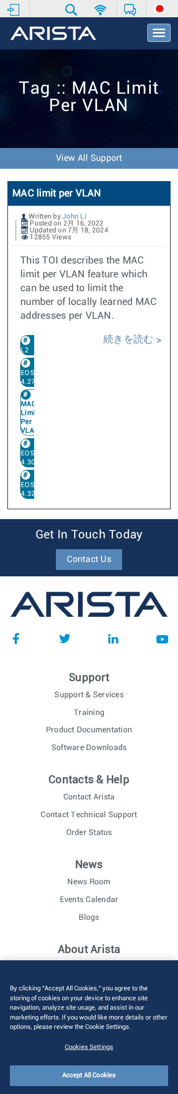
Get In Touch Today (89, 535)
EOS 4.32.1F (33, 489)
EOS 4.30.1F (33, 458)
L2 (25, 350)
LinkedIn (113, 638)
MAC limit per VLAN (56, 193)
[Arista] (53, 34)
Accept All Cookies (89, 1075)
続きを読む (129, 339)
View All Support (89, 158)
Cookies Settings (89, 1047)
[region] (89, 1027)
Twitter (65, 638)
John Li (74, 216)
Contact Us (89, 559)
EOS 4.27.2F (33, 377)
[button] (72, 10)
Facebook (16, 638)
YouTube (162, 638)
